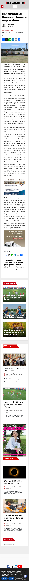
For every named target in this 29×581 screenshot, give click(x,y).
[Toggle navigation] (15, 6)
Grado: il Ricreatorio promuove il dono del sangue (13, 518)
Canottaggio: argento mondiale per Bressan (14, 316)
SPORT (7, 412)
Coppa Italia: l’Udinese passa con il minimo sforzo (14, 298)
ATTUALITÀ (8, 375)
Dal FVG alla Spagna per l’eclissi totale (13, 482)
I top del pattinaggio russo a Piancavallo (20, 263)
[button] (26, 6)
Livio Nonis (11, 24)
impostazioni (4, 575)
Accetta (4, 578)
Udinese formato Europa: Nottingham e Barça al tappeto (14, 332)
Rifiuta (11, 578)
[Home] (2, 6)
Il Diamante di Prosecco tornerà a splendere (14, 17)
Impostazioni (19, 578)
